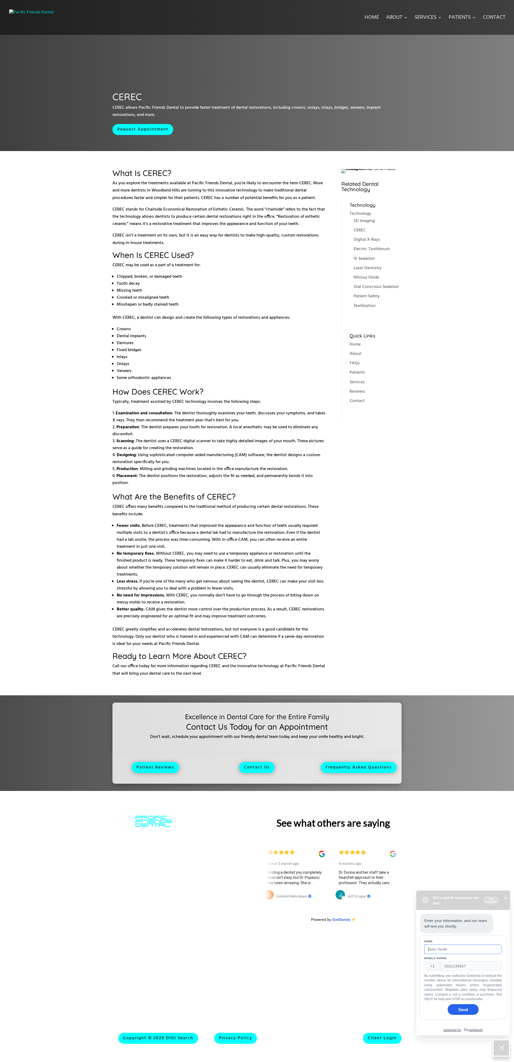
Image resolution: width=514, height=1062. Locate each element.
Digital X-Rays (367, 239)
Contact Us (257, 767)
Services (425, 19)
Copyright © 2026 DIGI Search (158, 1038)
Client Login (382, 1038)
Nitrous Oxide (366, 277)
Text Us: (121, 984)
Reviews (357, 391)
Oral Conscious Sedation (376, 286)
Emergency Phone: (209, 982)
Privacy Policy (235, 1038)
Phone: (120, 935)
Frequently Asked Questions (359, 767)
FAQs (355, 363)
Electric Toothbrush (372, 249)
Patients (460, 19)
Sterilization (365, 305)
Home (372, 19)
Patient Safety (367, 296)
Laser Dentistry (367, 268)
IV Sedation (364, 258)
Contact (494, 19)
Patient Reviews (155, 767)
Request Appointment (142, 129)
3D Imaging (364, 220)
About (394, 19)
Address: (199, 924)
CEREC (360, 230)
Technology (360, 213)
